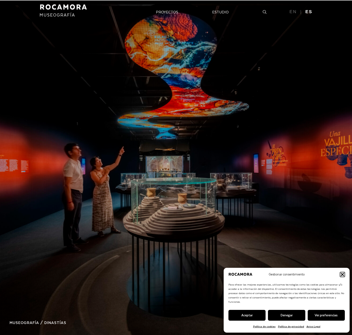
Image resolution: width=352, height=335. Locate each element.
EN (293, 12)
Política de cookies (264, 326)
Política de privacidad (291, 326)
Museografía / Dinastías (38, 322)
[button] (342, 274)
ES (308, 12)
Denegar (287, 315)
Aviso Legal (313, 326)
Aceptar (247, 315)
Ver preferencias (326, 315)
